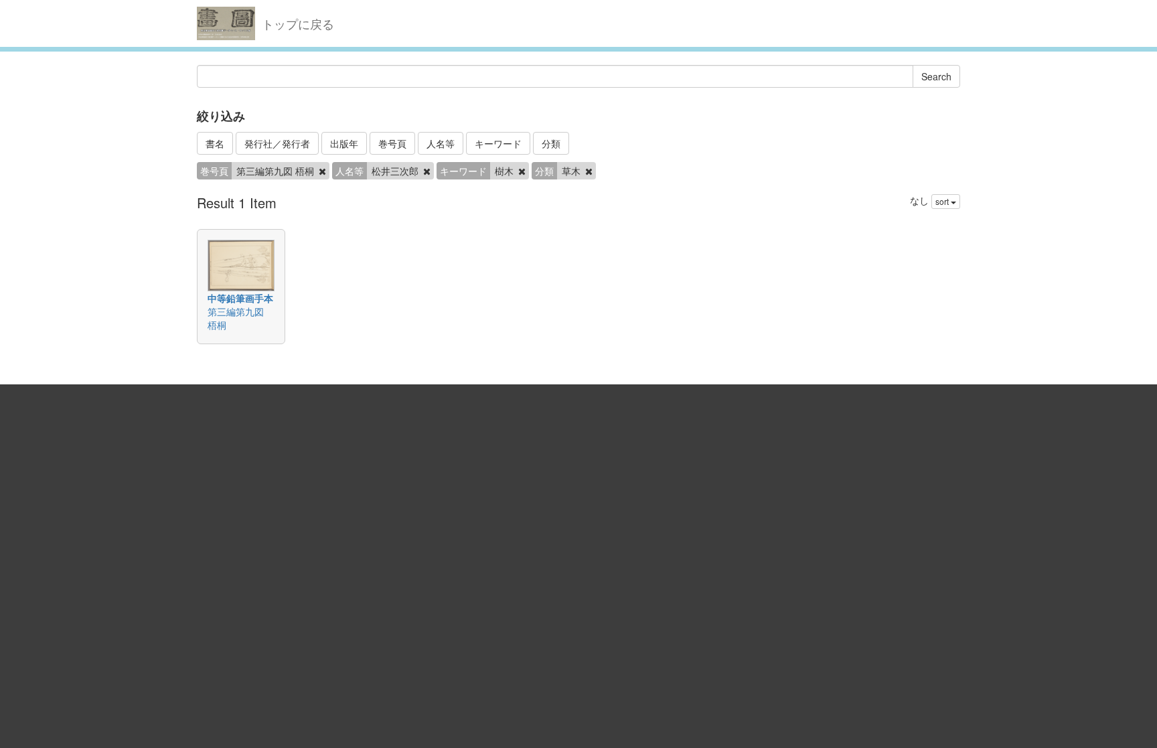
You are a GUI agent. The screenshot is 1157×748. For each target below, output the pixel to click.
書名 (215, 143)
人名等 (441, 143)
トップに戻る (298, 23)
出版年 (344, 143)
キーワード (498, 143)
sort (943, 201)
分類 (551, 143)
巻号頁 (392, 143)
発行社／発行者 (277, 143)
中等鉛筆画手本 (240, 298)
